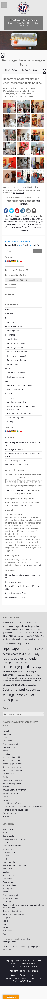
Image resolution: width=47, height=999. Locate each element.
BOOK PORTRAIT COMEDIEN (19, 385)
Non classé (7, 878)
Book (5, 832)
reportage (33, 216)
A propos (11, 398)
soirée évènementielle (24, 680)
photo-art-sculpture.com (21, 505)
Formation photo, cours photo (20, 413)
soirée (36, 245)
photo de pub (14, 644)
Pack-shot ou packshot (17, 377)
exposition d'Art (9, 852)
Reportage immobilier (16, 343)
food (26, 245)
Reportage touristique (16, 360)
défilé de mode (23, 623)
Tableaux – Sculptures (17, 372)
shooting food (38, 675)
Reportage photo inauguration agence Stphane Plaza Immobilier (23, 906)
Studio (8, 368)
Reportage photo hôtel (17, 351)
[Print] (34, 210)
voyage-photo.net (33, 565)
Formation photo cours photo (15, 865)
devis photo (14, 623)
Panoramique (8, 882)
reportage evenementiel (20, 658)
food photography (33, 629)
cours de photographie (13, 845)
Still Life (6, 921)
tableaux (6, 684)
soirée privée (8, 680)
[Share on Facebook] (6, 210)
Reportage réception (16, 347)
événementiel (22, 216)
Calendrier (11, 322)
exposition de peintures (32, 219)
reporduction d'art (11, 898)
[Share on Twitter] (11, 210)
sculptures (7, 917)
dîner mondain (8, 626)
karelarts (31, 632)
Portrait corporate (15, 389)
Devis (7, 318)
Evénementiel (13, 364)
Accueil (8, 309)
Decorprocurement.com (17, 490)
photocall (16, 639)
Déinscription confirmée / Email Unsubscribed (21, 407)
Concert (6, 842)
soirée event (35, 677)
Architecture (12, 339)
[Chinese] (23, 261)
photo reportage (31, 221)
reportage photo (17, 666)
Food (5, 859)
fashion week (7, 629)
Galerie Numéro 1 (21, 633)
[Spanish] (15, 261)
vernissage (36, 224)
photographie (8, 888)
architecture (8, 829)
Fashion (6, 855)
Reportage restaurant (16, 356)
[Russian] (21, 261)
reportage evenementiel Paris (16, 662)
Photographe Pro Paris (23, 20)
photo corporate (27, 639)
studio (5, 924)
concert (6, 622)
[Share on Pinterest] (17, 210)
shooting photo (9, 678)
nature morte (37, 635)
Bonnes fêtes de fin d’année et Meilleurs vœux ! (22, 455)
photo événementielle (28, 649)
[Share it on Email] (28, 210)
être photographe (16, 417)
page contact (18, 192)
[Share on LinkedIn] (22, 210)
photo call (7, 639)
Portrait (8, 381)
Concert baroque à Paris (15, 460)
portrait (6, 891)
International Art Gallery (14, 221)
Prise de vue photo (13, 326)
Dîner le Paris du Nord (36, 623)
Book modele (8, 836)
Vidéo (5, 934)
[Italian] (18, 261)
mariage (6, 872)
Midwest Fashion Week (22, 636)
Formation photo (10, 862)
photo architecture (11, 885)
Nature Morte (8, 875)
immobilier (12, 245)
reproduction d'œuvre (23, 675)
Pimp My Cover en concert (16, 465)
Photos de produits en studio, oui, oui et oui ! (22, 443)
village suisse (10, 227)
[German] (12, 261)
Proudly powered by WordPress (20, 978)
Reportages (10, 335)
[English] (9, 261)
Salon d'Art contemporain (14, 914)
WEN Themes (28, 981)
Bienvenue (9, 314)
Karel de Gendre (32, 70)
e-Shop (10, 422)
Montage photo (13, 330)
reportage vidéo (19, 671)
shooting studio (22, 677)
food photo (20, 629)
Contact (8, 393)
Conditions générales (16, 402)
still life (38, 680)
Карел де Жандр (23, 227)
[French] (6, 261)
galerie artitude (8, 632)
